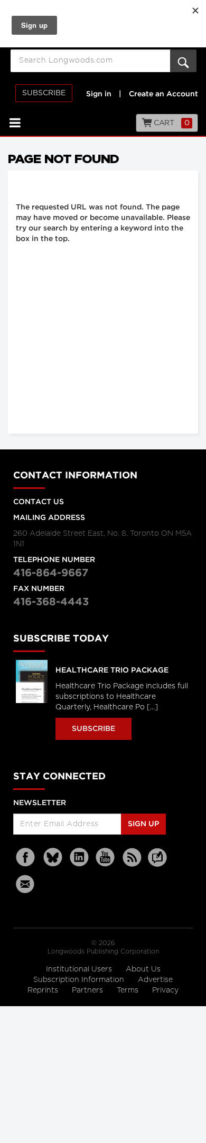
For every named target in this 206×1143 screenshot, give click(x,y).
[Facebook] (26, 857)
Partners (88, 990)
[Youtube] (105, 857)
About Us (143, 969)
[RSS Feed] (132, 857)
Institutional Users (80, 969)
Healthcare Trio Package (111, 670)
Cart (171, 123)
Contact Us (38, 502)
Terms (129, 990)
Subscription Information (78, 980)
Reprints (43, 990)
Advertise (155, 980)
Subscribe (43, 93)
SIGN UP (143, 824)
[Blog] (157, 863)
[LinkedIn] (79, 857)
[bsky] (52, 857)
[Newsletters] (26, 884)
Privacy (165, 990)
